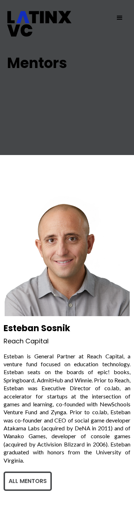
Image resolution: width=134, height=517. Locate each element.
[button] (119, 18)
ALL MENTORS (28, 481)
